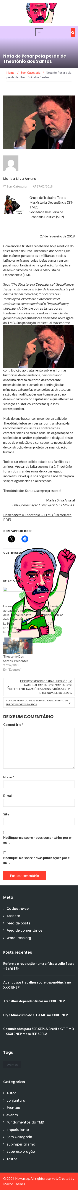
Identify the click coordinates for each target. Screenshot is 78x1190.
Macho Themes (14, 1184)
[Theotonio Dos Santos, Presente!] (17, 646)
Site (6, 814)
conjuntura (15, 1100)
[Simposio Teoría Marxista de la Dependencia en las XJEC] (51, 595)
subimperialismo (20, 1144)
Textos (12, 1159)
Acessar (13, 916)
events (12, 1115)
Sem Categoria (17, 186)
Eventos (13, 1107)
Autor (11, 1093)
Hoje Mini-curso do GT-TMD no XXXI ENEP (35, 1015)
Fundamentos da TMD (25, 1122)
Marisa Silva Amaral (20, 178)
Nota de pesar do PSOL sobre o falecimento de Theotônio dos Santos (37, 702)
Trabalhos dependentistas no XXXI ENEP (34, 1001)
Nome (8, 777)
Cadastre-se (17, 908)
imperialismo (17, 1129)
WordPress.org (18, 938)
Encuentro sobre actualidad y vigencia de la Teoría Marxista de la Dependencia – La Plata (17, 614)
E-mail (9, 796)
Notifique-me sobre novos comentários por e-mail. (37, 839)
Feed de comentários (24, 930)
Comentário (13, 724)
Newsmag (22, 1178)
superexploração (20, 1151)
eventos (12, 1064)
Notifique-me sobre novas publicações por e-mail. (37, 860)
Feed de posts (18, 923)
